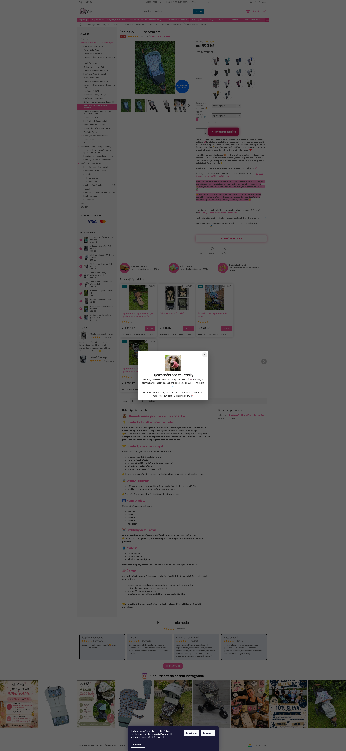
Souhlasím (208, 732)
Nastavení (138, 744)
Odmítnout (191, 732)
